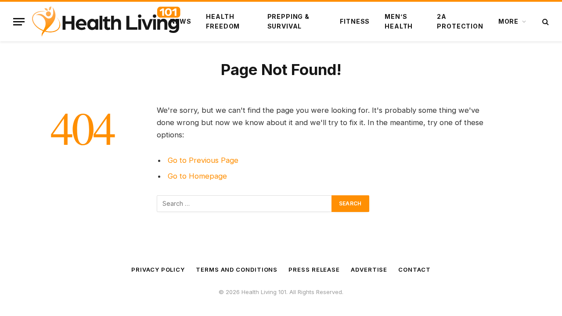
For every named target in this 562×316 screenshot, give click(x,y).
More (508, 21)
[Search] (544, 22)
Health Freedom (223, 21)
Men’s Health (399, 21)
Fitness (355, 21)
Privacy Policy (158, 269)
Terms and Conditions (236, 269)
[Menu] (19, 22)
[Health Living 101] (106, 21)
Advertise (369, 269)
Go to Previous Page (203, 160)
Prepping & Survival (288, 21)
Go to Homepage (197, 176)
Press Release (314, 269)
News (180, 21)
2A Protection (460, 21)
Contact (414, 269)
